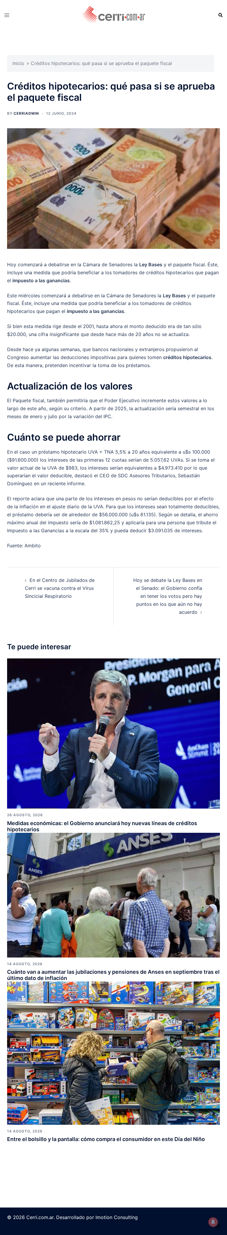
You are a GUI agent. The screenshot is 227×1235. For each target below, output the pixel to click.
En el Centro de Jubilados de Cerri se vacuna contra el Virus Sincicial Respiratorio (60, 588)
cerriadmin (26, 113)
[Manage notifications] (213, 1222)
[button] (220, 15)
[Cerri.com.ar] (113, 15)
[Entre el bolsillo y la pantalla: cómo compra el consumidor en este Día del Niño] (113, 1053)
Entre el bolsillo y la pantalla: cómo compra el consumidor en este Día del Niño (106, 1139)
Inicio (18, 63)
